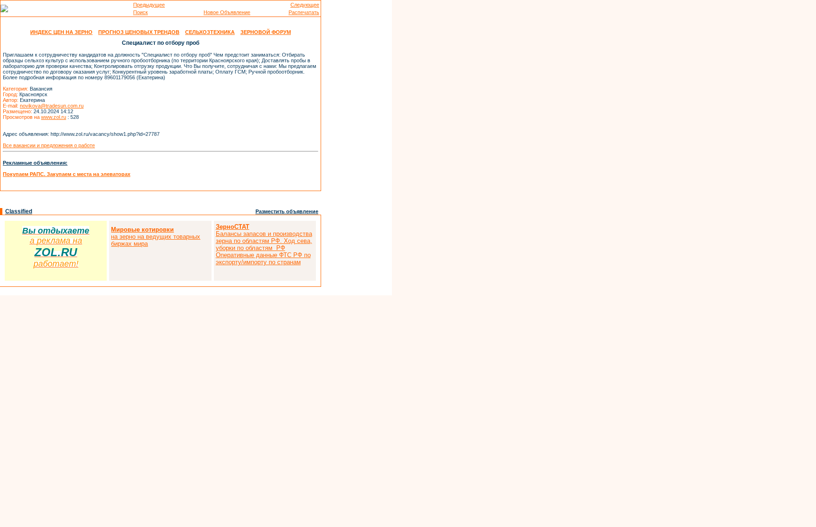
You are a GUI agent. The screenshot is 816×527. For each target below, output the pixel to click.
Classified (18, 211)
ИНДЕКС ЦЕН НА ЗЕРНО (61, 32)
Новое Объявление (227, 12)
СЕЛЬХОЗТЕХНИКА (210, 32)
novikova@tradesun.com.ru (52, 106)
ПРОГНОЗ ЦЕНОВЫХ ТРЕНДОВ (138, 32)
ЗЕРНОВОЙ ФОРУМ (265, 32)
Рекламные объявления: (35, 163)
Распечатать (304, 12)
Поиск (140, 12)
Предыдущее (149, 5)
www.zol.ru (53, 117)
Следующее (304, 5)
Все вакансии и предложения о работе (49, 145)
